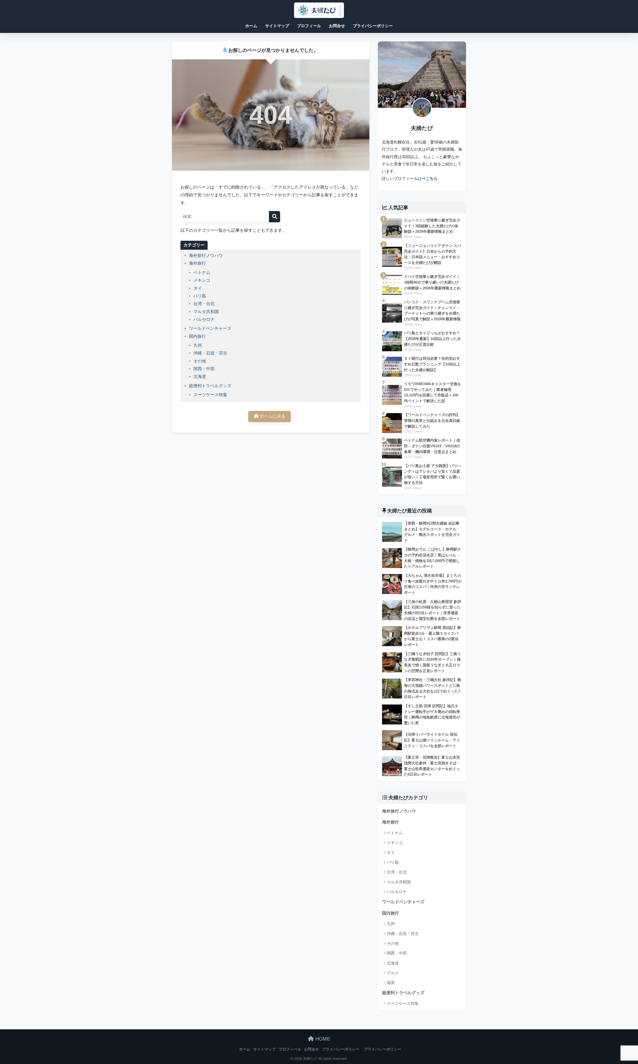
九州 (197, 345)
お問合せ (337, 26)
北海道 (199, 376)
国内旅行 (197, 336)
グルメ (393, 973)
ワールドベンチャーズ (210, 328)
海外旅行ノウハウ (206, 255)
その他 (199, 361)
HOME (322, 1039)
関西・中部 (204, 368)
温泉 (391, 982)
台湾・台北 (204, 303)
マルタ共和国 (206, 311)
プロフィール (309, 26)
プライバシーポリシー (373, 26)
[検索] (274, 216)
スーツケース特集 (210, 394)
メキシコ (201, 280)
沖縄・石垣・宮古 (210, 353)
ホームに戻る (272, 416)
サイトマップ (277, 26)
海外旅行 (197, 263)
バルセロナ (204, 319)
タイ (197, 288)
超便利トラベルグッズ (210, 385)
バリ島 (199, 296)
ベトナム (201, 272)
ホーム (251, 26)
